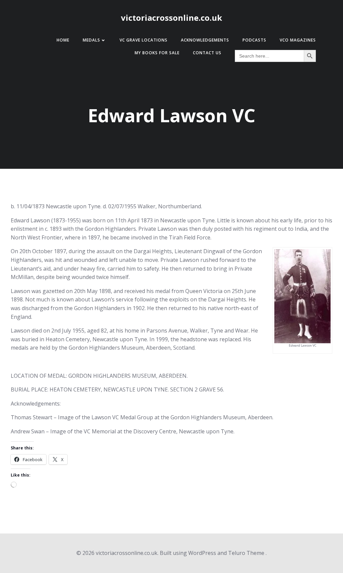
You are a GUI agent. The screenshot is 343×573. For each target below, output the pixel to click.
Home (63, 40)
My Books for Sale (157, 53)
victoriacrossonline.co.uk (171, 17)
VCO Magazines (298, 40)
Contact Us (207, 53)
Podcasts (254, 40)
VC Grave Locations (143, 40)
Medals (91, 40)
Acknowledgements (205, 40)
